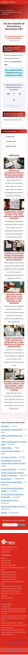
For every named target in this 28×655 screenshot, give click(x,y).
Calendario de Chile (8, 2)
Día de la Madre (6, 604)
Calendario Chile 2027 (8, 579)
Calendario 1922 (11, 146)
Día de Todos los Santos (9, 500)
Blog (3, 601)
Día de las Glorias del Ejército (11, 482)
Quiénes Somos (6, 549)
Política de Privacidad (8, 572)
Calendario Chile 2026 (8, 577)
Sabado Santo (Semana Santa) (11, 436)
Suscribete (21, 525)
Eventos (4, 558)
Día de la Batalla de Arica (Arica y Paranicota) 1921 (14, 26)
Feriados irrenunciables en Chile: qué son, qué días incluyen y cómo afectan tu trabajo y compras (14, 385)
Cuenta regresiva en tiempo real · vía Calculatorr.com (14, 106)
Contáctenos (5, 552)
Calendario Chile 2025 (8, 574)
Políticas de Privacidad (9, 547)
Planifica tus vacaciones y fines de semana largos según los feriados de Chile (14, 173)
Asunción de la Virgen (8, 469)
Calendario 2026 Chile (14, 650)
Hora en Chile (6, 563)
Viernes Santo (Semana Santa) (11, 429)
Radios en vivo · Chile (8, 565)
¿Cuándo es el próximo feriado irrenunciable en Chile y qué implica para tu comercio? (14, 256)
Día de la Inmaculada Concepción (13, 506)
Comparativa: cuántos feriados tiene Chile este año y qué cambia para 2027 (14, 214)
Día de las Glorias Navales (10, 451)
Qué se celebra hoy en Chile (11, 586)
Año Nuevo (5, 426)
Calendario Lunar (7, 598)
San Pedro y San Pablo (9, 457)
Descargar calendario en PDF (11, 588)
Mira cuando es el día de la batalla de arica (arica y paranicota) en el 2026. (13, 72)
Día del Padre (5, 606)
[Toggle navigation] (26, 2)
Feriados (4, 595)
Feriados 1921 (10, 137)
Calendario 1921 (11, 141)
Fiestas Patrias (6, 479)
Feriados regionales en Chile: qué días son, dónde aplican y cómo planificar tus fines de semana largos (14, 342)
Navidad (4, 512)
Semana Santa (6, 560)
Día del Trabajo (6, 448)
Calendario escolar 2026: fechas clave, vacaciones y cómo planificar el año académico (14, 298)
